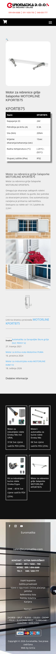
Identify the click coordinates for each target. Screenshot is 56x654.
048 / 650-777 (32, 570)
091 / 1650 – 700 (32, 564)
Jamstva (28, 591)
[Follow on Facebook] (9, 526)
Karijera (28, 601)
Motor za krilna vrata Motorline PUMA (24, 352)
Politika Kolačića (28, 598)
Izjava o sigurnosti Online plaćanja (28, 587)
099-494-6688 (14, 12)
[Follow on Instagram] (15, 526)
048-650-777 (42, 12)
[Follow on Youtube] (21, 526)
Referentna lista (28, 594)
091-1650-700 (28, 12)
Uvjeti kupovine (28, 580)
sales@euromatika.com (28, 549)
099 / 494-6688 (32, 567)
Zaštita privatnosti (28, 584)
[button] (7, 39)
